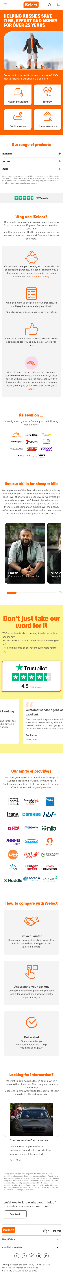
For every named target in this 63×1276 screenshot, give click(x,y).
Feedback (15, 1214)
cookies (11, 1268)
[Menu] (5, 5)
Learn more (32, 183)
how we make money (37, 276)
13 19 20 (54, 1231)
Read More (15, 1160)
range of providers (41, 787)
